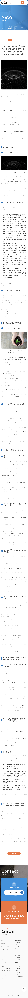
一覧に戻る (14, 853)
